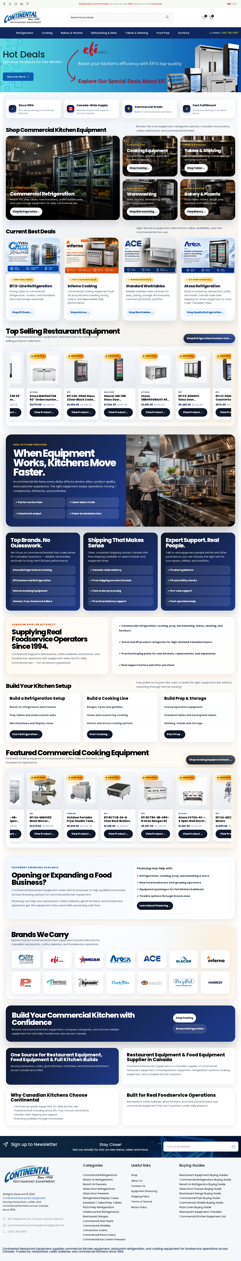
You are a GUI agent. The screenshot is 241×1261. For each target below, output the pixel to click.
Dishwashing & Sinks (104, 33)
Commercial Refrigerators (100, 1175)
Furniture (183, 33)
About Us (136, 1180)
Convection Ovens (95, 1230)
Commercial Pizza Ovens (99, 1235)
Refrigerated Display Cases (101, 1198)
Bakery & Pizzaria (72, 33)
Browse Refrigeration (190, 1028)
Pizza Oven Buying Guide (195, 1207)
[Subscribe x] (233, 1146)
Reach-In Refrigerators (98, 1179)
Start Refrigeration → (26, 734)
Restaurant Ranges (95, 1216)
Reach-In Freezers (95, 1184)
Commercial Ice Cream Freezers (104, 1239)
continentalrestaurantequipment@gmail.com (36, 1225)
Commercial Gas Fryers (98, 1221)
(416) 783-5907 (17, 1231)
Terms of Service (141, 1201)
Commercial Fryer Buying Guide (199, 1198)
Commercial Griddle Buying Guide (201, 1202)
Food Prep (163, 33)
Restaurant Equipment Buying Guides (203, 1175)
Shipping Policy (140, 1196)
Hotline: (225, 32)
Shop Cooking (184, 1018)
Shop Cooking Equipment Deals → (210, 759)
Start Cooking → (99, 734)
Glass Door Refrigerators (99, 1189)
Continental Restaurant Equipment (24, 1198)
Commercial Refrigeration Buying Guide (205, 1179)
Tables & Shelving (136, 33)
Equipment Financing (144, 1191)
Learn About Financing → (155, 905)
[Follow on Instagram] (15, 4)
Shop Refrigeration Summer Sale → (209, 338)
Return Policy (139, 1207)
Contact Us (138, 1186)
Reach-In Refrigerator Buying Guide (202, 1184)
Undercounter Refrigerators (101, 1212)
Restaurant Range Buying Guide (200, 1193)
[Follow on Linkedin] (21, 4)
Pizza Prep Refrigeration (98, 1207)
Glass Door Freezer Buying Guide (200, 1189)
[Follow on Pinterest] (27, 4)
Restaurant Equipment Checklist (200, 1212)
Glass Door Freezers (96, 1193)
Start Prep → (175, 734)
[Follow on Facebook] (4, 4)
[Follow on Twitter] (10, 4)
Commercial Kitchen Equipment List (202, 1216)
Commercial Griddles (97, 1225)
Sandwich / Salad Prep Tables (102, 1202)
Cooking (47, 33)
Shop (134, 1175)
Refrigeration (24, 33)
